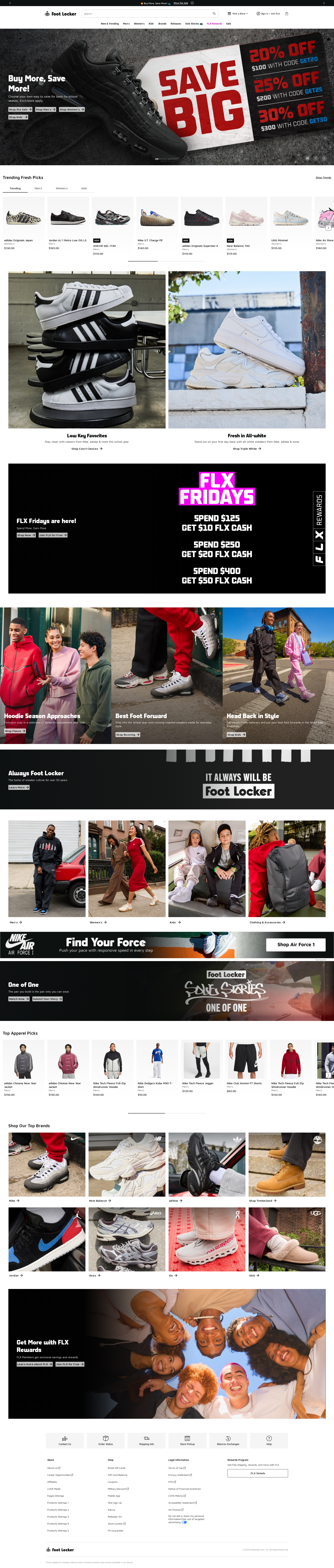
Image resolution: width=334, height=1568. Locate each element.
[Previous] (10, 3)
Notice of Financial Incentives (184, 1488)
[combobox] (150, 13)
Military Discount (117, 1488)
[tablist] (48, 188)
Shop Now (24, 535)
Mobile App (114, 1495)
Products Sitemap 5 (58, 1530)
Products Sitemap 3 (58, 1516)
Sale (228, 23)
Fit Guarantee (115, 1530)
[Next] (324, 3)
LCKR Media (54, 1488)
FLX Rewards (214, 23)
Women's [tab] (61, 188)
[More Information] (192, 3)
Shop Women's (19, 112)
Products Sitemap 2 (58, 1509)
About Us (52, 1467)
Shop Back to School (23, 104)
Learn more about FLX (32, 1364)
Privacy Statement (178, 1474)
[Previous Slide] (316, 158)
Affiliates (52, 1481)
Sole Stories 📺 (194, 23)
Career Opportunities (58, 1474)
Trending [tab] (15, 188)
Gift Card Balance (117, 1474)
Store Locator (115, 1523)
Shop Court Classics (84, 448)
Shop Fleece (13, 731)
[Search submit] (214, 13)
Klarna (111, 1509)
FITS (170, 1481)
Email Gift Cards (116, 1467)
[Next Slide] (324, 158)
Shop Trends (323, 177)
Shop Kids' (45, 112)
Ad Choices (174, 1509)
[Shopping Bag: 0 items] (286, 13)
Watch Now (17, 998)
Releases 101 (115, 1516)
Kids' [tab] (84, 188)
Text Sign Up (115, 1502)
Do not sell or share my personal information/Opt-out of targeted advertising (186, 1519)
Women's (139, 23)
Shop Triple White (245, 448)
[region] (167, 3)
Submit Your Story (45, 998)
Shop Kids (234, 734)
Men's (126, 23)
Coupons (112, 1481)
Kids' (151, 23)
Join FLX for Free (51, 535)
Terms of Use (175, 1467)
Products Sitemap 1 (58, 1502)
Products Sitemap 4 (58, 1523)
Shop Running (125, 734)
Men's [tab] (38, 188)
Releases (176, 23)
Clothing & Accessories (265, 922)
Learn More (17, 787)
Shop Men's (52, 104)
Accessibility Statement (181, 1502)
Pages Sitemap (55, 1495)
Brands (162, 23)
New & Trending (110, 23)
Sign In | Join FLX (270, 13)
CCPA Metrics (175, 1495)
